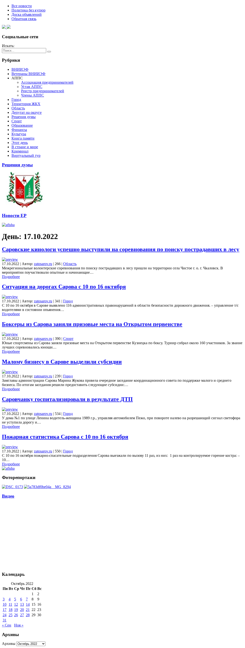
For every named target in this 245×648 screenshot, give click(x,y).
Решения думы (23, 117)
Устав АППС (31, 87)
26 (16, 615)
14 (28, 604)
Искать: (8, 46)
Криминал (19, 151)
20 (22, 610)
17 (4, 610)
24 (4, 615)
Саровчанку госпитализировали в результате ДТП (67, 399)
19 (16, 610)
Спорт (16, 121)
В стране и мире (24, 147)
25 (10, 615)
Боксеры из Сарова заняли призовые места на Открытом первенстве (92, 324)
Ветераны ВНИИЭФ (28, 74)
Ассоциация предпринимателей (47, 82)
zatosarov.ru (43, 264)
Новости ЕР (14, 215)
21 (28, 610)
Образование (22, 125)
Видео (8, 496)
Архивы (8, 644)
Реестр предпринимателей (42, 91)
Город (16, 100)
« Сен (6, 625)
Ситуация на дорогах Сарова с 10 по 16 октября (64, 286)
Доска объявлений (26, 14)
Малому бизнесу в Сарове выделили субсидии (62, 362)
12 (16, 604)
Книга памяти (22, 138)
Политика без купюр (28, 10)
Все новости (21, 6)
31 (4, 620)
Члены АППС (32, 95)
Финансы (19, 130)
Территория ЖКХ (25, 104)
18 (10, 610)
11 (10, 604)
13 (22, 604)
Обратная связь (23, 19)
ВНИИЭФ (19, 69)
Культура (18, 134)
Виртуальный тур (25, 155)
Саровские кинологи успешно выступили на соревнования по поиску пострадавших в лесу (120, 249)
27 (22, 615)
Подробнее (11, 277)
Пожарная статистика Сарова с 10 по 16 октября (65, 437)
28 (28, 615)
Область (18, 108)
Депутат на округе (26, 112)
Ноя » (18, 625)
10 (4, 604)
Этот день (19, 143)
